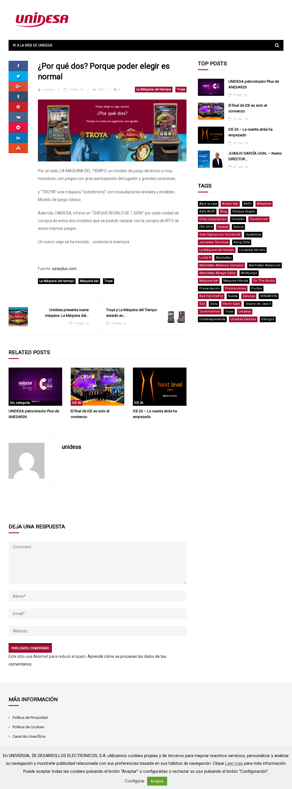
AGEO (248, 204)
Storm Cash (231, 304)
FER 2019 (205, 227)
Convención (259, 219)
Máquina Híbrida (235, 281)
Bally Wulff (207, 211)
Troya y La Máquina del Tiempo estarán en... (131, 313)
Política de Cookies (28, 727)
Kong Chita (242, 242)
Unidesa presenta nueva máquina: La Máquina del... (67, 313)
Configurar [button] (135, 781)
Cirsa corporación (212, 219)
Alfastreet (264, 204)
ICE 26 (76, 403)
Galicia (238, 227)
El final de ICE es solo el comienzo (90, 414)
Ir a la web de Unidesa (32, 45)
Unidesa (244, 311)
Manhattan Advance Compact (221, 265)
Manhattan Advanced (264, 265)
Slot (202, 304)
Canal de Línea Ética (29, 736)
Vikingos (267, 319)
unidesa (48, 90)
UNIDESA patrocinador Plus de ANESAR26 (34, 414)
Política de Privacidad (30, 717)
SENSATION (268, 296)
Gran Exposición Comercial (219, 234)
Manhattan (224, 257)
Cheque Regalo (244, 211)
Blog (223, 211)
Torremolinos (209, 311)
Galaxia (223, 227)
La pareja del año (252, 250)
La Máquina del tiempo (153, 89)
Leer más (234, 763)
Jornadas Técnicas (213, 242)
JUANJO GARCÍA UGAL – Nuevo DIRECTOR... (255, 156)
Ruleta (233, 296)
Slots (214, 304)
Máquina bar (89, 281)
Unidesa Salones (243, 319)
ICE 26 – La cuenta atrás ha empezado (155, 414)
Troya (181, 89)
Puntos (256, 288)
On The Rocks (264, 281)
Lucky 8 (205, 257)
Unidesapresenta (212, 319)
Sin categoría (20, 403)
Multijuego (249, 273)
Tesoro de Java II (258, 304)
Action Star (230, 204)
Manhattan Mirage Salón (217, 273)
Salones (249, 296)
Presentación (209, 288)
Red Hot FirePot (211, 296)
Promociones (235, 288)
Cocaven (238, 219)
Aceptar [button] (157, 781)
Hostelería (253, 234)
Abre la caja (208, 204)
